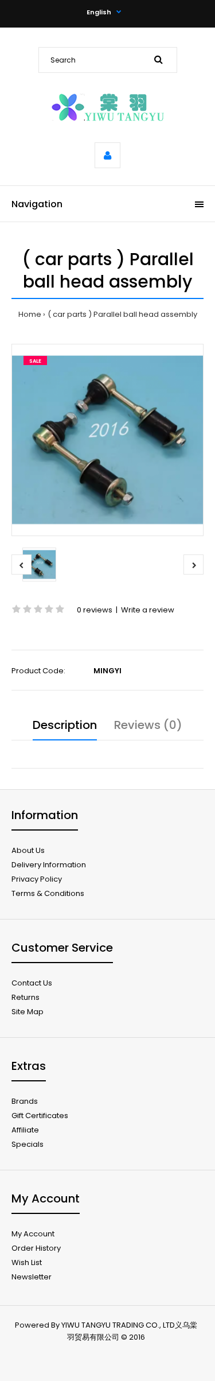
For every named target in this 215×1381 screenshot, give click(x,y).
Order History (36, 1248)
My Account (32, 1233)
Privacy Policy (36, 879)
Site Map (27, 1011)
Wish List (26, 1262)
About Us (28, 850)
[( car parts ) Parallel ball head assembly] (107, 440)
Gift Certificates (39, 1115)
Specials (27, 1144)
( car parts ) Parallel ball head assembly (122, 314)
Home (29, 314)
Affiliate (25, 1129)
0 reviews (94, 609)
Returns (25, 997)
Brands (24, 1101)
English (99, 12)
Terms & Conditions (47, 893)
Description (65, 725)
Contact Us (31, 982)
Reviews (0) (148, 725)
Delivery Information (48, 864)
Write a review (147, 609)
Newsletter (31, 1276)
